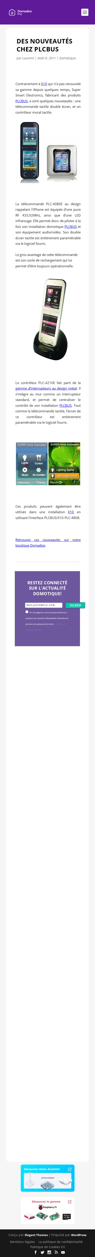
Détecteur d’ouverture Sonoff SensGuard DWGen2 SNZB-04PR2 (44, 968)
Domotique (67, 58)
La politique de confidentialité (60, 1242)
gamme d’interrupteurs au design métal (46, 388)
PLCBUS (21, 101)
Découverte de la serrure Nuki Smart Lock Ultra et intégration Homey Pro (47, 719)
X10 (44, 84)
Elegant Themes (36, 1235)
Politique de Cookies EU (47, 1247)
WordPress (78, 1235)
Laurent (28, 58)
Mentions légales (22, 1242)
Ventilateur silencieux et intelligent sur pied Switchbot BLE (47, 1092)
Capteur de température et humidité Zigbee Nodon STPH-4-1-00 (47, 843)
